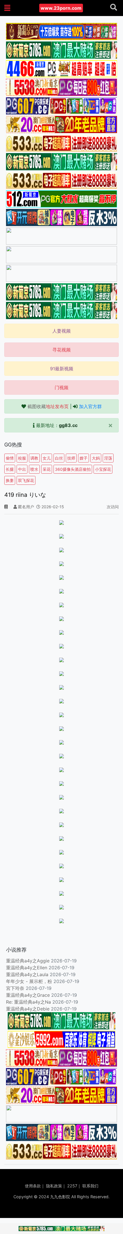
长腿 (10, 469)
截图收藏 (48, 406)
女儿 (47, 458)
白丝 (59, 458)
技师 (71, 458)
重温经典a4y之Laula (28, 974)
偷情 (10, 458)
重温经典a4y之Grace (28, 995)
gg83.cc (68, 425)
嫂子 (84, 458)
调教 (34, 458)
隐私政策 (54, 1185)
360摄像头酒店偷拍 (73, 469)
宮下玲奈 (15, 988)
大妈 (96, 458)
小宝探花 (103, 469)
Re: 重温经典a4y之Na (28, 1002)
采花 (47, 469)
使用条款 (33, 1185)
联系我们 (90, 1185)
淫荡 (108, 458)
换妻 (10, 480)
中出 (22, 469)
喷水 (34, 469)
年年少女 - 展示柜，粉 (29, 981)
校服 (22, 458)
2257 (72, 1185)
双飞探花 (26, 480)
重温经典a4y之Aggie (27, 961)
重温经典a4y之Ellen (26, 967)
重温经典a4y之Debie (27, 1009)
